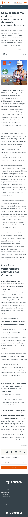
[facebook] (3, 452)
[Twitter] (6, 54)
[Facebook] (2, 54)
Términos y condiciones (7, 504)
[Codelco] (6, 2)
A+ (24, 54)
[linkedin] (11, 452)
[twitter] (7, 452)
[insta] (20, 452)
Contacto (3, 501)
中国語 (20, 2)
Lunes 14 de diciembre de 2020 (11, 50)
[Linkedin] (4, 54)
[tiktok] (24, 452)
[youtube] (16, 452)
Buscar (14, 467)
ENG (17, 2)
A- (26, 54)
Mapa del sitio (4, 507)
